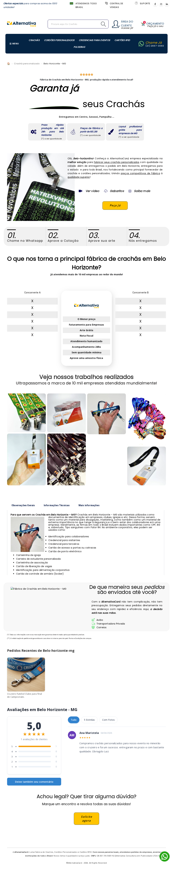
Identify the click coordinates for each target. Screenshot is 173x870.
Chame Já (153, 42)
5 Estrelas (89, 719)
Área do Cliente (127, 23)
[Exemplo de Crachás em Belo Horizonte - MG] (26, 412)
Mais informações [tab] (89, 505)
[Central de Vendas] (106, 3)
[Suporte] (136, 3)
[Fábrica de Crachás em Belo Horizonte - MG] (26, 459)
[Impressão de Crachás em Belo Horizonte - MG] (66, 412)
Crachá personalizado (27, 63)
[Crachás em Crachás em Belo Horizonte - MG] (146, 466)
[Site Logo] (21, 24)
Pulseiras (79, 47)
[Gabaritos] (105, 191)
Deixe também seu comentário (34, 781)
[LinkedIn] (166, 4)
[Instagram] (161, 4)
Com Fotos (108, 719)
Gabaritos (117, 191)
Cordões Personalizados (59, 40)
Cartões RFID (122, 40)
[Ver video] (80, 191)
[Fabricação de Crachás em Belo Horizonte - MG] (106, 413)
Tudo (74, 719)
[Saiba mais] (129, 191)
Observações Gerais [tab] (23, 505)
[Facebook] (155, 4)
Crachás (34, 40)
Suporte (145, 3)
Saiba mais (142, 191)
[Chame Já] (141, 44)
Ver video (92, 191)
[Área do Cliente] (116, 24)
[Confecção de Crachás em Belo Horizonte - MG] (66, 459)
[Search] (95, 24)
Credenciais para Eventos (94, 40)
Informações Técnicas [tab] (57, 505)
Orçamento (155, 24)
